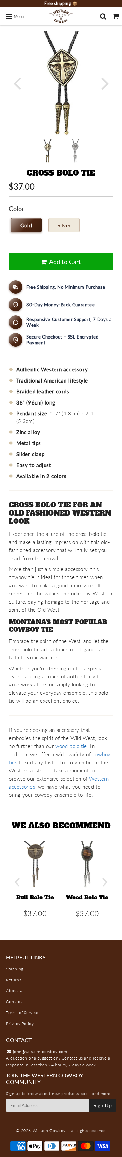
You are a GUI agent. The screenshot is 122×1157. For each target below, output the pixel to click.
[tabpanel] (47, 151)
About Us (15, 990)
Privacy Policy (20, 1023)
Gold (26, 225)
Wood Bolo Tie (87, 897)
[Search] (103, 16)
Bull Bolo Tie (35, 897)
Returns (13, 979)
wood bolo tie (71, 746)
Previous (17, 82)
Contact (14, 1001)
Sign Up (102, 1105)
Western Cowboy (49, 1130)
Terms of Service (22, 1012)
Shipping (14, 969)
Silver (64, 225)
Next (105, 82)
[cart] (116, 16)
